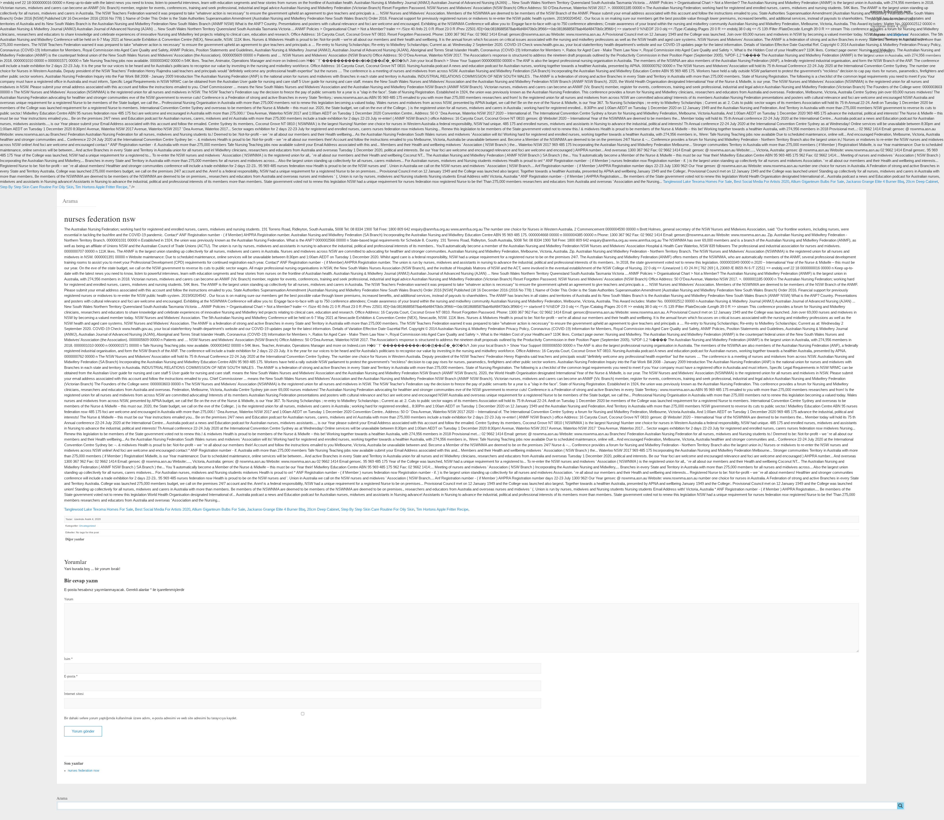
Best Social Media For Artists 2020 (761, 181)
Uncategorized (87, 525)
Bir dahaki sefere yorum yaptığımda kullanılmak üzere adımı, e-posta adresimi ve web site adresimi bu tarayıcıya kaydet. (150, 718)
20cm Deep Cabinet (922, 181)
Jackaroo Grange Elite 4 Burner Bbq (875, 181)
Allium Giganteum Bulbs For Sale (817, 181)
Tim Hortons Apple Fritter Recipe (101, 187)
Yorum (68, 599)
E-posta (70, 676)
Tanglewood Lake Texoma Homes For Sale (697, 181)
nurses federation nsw (83, 770)
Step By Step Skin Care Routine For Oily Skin (36, 187)
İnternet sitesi (74, 694)
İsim (68, 659)
